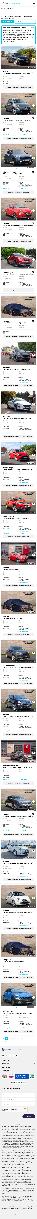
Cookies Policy (26, 1207)
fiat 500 (6, 118)
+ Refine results (7, 21)
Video (31, 67)
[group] (18, 57)
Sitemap (4, 1210)
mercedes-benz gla (10, 766)
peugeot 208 (7, 960)
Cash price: (6, 81)
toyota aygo (8, 468)
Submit (29, 1116)
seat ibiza (6, 617)
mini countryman (9, 172)
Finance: (20, 128)
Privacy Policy (17, 1207)
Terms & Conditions (7, 1207)
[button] (33, 59)
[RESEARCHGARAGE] (11, 3)
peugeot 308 (7, 814)
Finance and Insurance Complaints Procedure (22, 1208)
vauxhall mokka (9, 666)
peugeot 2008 (8, 272)
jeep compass (8, 517)
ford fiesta (7, 416)
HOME (3, 8)
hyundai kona (8, 1011)
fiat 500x (6, 368)
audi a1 (5, 72)
